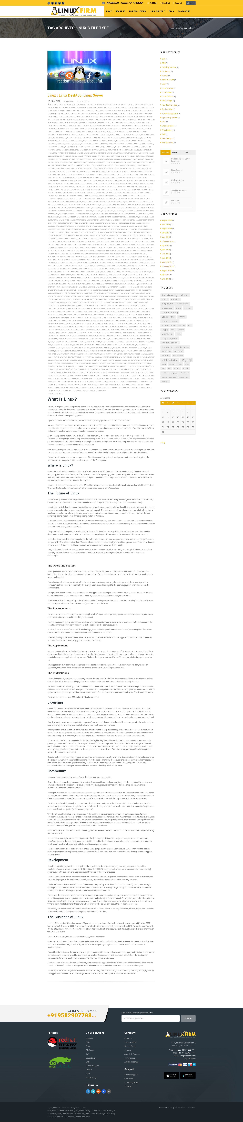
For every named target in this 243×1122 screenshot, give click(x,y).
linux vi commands (80, 336)
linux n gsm (95, 281)
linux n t (128, 281)
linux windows (143, 342)
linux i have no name (105, 247)
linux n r (121, 281)
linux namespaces (54, 284)
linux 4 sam (145, 162)
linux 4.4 (87, 165)
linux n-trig (147, 281)
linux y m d (59, 351)
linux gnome (102, 238)
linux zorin (73, 363)
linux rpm (120, 308)
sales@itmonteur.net (187, 1055)
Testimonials (129, 1058)
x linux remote (69, 387)
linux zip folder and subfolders (120, 360)
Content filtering (170, 312)
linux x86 (87, 348)
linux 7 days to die (100, 183)
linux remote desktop (127, 305)
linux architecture (119, 205)
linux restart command (96, 308)
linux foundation (119, 235)
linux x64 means (77, 348)
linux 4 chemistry (80, 162)
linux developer (129, 220)
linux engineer (93, 229)
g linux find (58, 132)
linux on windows (140, 287)
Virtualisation (167, 130)
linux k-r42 (76, 266)
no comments (57, 393)
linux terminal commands (82, 320)
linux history (110, 244)
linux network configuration (73, 284)
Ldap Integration (170, 338)
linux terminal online (123, 320)
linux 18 (142, 147)
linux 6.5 (93, 180)
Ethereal (164, 321)
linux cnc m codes (128, 214)
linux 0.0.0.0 (52, 144)
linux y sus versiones (114, 351)
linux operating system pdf (103, 290)
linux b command (134, 205)
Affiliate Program (131, 1062)
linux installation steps (130, 250)
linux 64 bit (109, 180)
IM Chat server (168, 80)
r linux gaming (102, 375)
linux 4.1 (72, 165)
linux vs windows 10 (80, 339)
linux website (120, 342)
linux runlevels (131, 308)
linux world (57, 345)
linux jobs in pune (54, 263)
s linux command (110, 378)
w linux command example (70, 384)
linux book (128, 211)
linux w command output (98, 339)
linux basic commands (145, 208)
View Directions (190, 1059)
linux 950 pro (108, 199)
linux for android (67, 235)
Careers (127, 1050)
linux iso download (74, 256)
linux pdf (80, 296)
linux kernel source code (88, 269)
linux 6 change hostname (93, 174)
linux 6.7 (101, 180)
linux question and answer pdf (60, 302)
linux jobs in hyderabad (129, 259)
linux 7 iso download (77, 186)
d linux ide (85, 125)
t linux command (146, 378)
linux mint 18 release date (134, 278)
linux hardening (98, 244)
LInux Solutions (137, 11)
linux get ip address (77, 238)
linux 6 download (125, 174)
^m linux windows (83, 104)
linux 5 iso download (75, 171)
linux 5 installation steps (125, 168)
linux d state (64, 220)
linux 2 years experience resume (64, 153)
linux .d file (62, 141)
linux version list (65, 336)
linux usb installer (93, 330)
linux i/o (63, 250)
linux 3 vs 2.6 (115, 156)
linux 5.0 (87, 171)
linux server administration (120, 311)
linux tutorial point (120, 323)
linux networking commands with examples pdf (119, 284)
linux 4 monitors (133, 162)
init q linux (124, 135)
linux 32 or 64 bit (66, 162)
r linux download (89, 375)
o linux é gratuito (55, 369)
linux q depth (115, 299)
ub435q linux (108, 381)
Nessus (179, 364)
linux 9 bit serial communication (71, 196)
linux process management (127, 296)
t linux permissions (65, 381)
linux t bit (88, 317)
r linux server (58, 378)
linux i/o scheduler (86, 250)
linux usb (66, 330)
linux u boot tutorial (137, 323)
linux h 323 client (102, 241)
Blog (171, 11)
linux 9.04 (67, 199)
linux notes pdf (112, 287)
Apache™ (167, 304)
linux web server (107, 342)
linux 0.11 (68, 144)
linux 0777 (112, 144)
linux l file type (63, 272)
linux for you (106, 235)
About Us (120, 11)
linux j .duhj (87, 256)
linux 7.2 (67, 189)
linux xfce (141, 348)
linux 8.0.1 (144, 189)
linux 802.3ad (53, 196)
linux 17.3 (134, 147)
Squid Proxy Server (169, 117)
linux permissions (91, 296)
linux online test (67, 290)
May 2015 (166, 253)
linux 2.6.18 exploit (123, 153)
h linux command (63, 135)
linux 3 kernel (71, 156)
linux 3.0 (57, 159)
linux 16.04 (126, 147)
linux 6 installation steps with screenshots (99, 177)
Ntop (163, 368)
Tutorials (128, 1086)
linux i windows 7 (133, 247)
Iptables (181, 330)
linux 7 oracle (91, 186)
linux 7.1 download (55, 189)
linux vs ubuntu (145, 336)
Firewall (165, 75)
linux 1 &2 (136, 144)
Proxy (88, 1046)
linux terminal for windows (103, 320)
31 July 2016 (54, 101)
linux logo (130, 275)
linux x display (100, 345)
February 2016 (167, 241)
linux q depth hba (128, 299)
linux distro (99, 223)
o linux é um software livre (124, 369)
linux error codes (145, 229)
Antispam (165, 299)
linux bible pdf (107, 211)
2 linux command (120, 107)
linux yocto (83, 354)
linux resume (110, 308)
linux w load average (127, 339)
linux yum (144, 354)
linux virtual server (114, 336)
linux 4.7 (140, 165)
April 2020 (166, 224)
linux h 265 (76, 241)
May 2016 (166, 237)
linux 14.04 (90, 147)
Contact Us (184, 11)
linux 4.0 (65, 165)
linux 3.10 (75, 159)
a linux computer (119, 113)
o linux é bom (148, 366)
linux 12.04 (81, 147)
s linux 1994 (99, 378)
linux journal (67, 263)
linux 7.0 (141, 186)
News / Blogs (129, 1046)
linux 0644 (95, 144)
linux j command (99, 256)
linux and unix (105, 205)
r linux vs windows (71, 378)
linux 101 (61, 147)
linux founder (132, 235)
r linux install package (139, 375)
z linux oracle (144, 387)
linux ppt (112, 296)
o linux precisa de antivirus (86, 372)
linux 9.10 (75, 199)
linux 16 (118, 147)
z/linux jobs (101, 390)
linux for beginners (82, 235)
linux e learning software (66, 226)
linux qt (149, 299)
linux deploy (105, 220)
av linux (63, 119)
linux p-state (145, 293)
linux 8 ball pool (77, 189)
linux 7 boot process (69, 183)
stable (174, 372)
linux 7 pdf (102, 186)
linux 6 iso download (125, 177)
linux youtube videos (132, 354)
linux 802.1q (100, 192)
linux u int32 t (58, 326)
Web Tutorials (167, 142)
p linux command (112, 372)
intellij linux (135, 135)
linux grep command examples (119, 238)
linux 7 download (146, 183)
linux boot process (141, 211)
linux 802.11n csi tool (77, 192)
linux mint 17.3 (118, 278)
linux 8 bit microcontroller (104, 189)
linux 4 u (58, 165)
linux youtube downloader (112, 354)
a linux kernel (75, 116)
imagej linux (114, 135)
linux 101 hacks (71, 147)
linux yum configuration (69, 357)
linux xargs (132, 348)
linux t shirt (97, 317)
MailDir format (178, 355)
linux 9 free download (107, 196)
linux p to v (118, 293)
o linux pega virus (68, 372)
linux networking (93, 284)
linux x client (89, 345)
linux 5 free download (83, 168)
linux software (86, 314)
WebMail (153, 3)
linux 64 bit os (119, 180)
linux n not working (109, 281)
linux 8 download (123, 189)
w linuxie (95, 384)
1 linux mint (81, 107)
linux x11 (59, 348)
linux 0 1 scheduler (90, 141)
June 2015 (166, 249)
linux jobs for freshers (61, 259)
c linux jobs (120, 119)
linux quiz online (132, 302)
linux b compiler (148, 205)
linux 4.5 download (105, 165)
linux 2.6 (87, 153)
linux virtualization (130, 336)
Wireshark (165, 381)
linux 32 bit (100, 159)
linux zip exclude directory (73, 360)
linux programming (146, 296)
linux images (100, 250)
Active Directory (169, 295)
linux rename (62, 308)
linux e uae (81, 226)
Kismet (178, 334)
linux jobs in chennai (78, 259)
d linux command (59, 125)
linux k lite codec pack (96, 263)
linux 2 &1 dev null (72, 150)
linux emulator (62, 229)
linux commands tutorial (87, 217)
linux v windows (115, 333)
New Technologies (169, 105)
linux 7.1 (148, 186)
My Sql (164, 364)
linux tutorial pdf (104, 323)
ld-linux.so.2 (115, 138)
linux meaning (75, 278)
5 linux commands (106, 110)
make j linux (88, 366)
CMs (88, 1062)
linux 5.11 (114, 171)
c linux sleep (118, 122)
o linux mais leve (142, 369)
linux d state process (78, 220)
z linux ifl (134, 387)
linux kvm (133, 269)
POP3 (177, 368)
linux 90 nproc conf (88, 199)
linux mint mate (54, 281)
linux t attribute (76, 317)
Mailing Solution (177, 180)
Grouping (182, 325)
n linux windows (136, 366)
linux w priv (141, 339)
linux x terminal (129, 345)
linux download (111, 223)
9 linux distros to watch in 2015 (76, 113)
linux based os (130, 208)
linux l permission (87, 272)
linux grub (136, 238)
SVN (163, 121)
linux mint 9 (149, 278)
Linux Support (157, 11)
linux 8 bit (89, 189)
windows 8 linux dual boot (110, 384)
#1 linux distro (109, 104)
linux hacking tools (83, 244)
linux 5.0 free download (101, 171)
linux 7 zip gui (132, 186)
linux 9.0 (60, 199)
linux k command (80, 263)
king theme (167, 334)
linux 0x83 (128, 144)
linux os (137, 290)
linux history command (126, 244)
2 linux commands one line (138, 107)
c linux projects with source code (100, 122)
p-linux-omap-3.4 (126, 372)
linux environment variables (126, 229)
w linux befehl (144, 381)
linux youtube (94, 354)
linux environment (107, 229)
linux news (83, 287)
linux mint (108, 278)
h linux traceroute (78, 135)
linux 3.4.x (91, 159)
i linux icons (104, 135)
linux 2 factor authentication (112, 150)
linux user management (129, 330)
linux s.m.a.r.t (93, 311)
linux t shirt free (109, 317)
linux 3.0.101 (66, 159)
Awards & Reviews (132, 1054)
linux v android (61, 333)
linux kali (85, 266)
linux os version (63, 293)
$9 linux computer (140, 104)
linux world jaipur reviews (73, 345)
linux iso (63, 256)
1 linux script (92, 107)
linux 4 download (94, 162)
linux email (124, 226)
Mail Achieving (166, 351)
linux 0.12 (76, 144)
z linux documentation (111, 387)
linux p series (96, 293)
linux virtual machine (97, 336)
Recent (175, 152)
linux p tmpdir (107, 293)
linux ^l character (133, 138)
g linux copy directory (135, 129)
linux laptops (144, 272)
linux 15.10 (110, 147)
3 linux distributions (73, 110)
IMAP (189, 325)
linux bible (97, 211)
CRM (164, 63)
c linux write (129, 122)
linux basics (77, 211)
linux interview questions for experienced (126, 253)
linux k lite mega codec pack (117, 263)
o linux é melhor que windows (74, 369)
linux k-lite (67, 266)
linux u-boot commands (84, 326)
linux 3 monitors (84, 156)
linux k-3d (58, 266)
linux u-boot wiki (101, 326)
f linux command (126, 125)
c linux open (63, 122)
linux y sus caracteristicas (75, 351)
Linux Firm (65, 1108)
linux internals (146, 250)
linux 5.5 (141, 171)
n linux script (123, 366)
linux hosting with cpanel (74, 247)
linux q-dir (140, 299)
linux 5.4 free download (128, 171)
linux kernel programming (67, 269)
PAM (169, 368)
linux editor (114, 226)
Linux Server (104, 311)
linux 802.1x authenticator (125, 192)
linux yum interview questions (106, 357)
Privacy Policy (180, 1108)
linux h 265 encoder (88, 241)
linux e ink (139, 223)
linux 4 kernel (121, 162)
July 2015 (165, 245)
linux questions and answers (114, 302)
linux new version (71, 287)
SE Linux (185, 368)
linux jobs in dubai (112, 259)
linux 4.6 (117, 165)
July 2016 (165, 233)
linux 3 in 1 (61, 156)
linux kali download (97, 266)
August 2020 (167, 220)
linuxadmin (70, 101)
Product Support (131, 1074)
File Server (166, 71)
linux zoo (64, 363)
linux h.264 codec (127, 241)
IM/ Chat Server (92, 1066)
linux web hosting (93, 342)
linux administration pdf (138, 202)
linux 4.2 (80, 165)
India (165, 330)
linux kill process (122, 269)
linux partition (70, 296)
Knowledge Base (131, 1082)
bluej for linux (72, 119)
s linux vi (136, 378)
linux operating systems (124, 290)
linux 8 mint (135, 189)
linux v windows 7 (129, 333)
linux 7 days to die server (117, 183)
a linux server (119, 116)
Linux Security (177, 170)
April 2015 (166, 258)
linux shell (136, 311)
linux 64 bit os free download (137, 180)
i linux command (93, 135)
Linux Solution (167, 96)
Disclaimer (181, 317)
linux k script (144, 263)
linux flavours (53, 235)
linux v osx (82, 333)
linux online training (83, 290)
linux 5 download (67, 168)
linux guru (57, 241)
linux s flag (61, 311)
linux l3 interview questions (127, 272)
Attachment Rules (182, 304)
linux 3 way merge (128, 156)
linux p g (87, 293)
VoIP (163, 134)
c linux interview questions (104, 119)
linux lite (93, 275)
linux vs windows (65, 339)
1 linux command (69, 107)
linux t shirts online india (142, 317)
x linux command (136, 384)
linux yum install (87, 357)
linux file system (129, 232)
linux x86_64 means (120, 348)
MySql (186, 360)
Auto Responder (167, 308)
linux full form (145, 235)
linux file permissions (113, 232)
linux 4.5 (94, 165)
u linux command (95, 381)
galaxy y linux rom (133, 132)
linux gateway (63, 238)
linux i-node (54, 250)
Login (191, 3)
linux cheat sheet (101, 214)
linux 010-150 (86, 144)
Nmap (187, 364)
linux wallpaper (60, 342)
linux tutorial (90, 323)
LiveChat (166, 3)
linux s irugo (72, 311)
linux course (133, 217)
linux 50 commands (75, 174)
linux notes (100, 287)
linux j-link (120, 256)
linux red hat (112, 305)
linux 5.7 (64, 174)
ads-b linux (55, 119)
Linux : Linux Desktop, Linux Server (75, 95)
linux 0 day (111, 141)
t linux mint (52, 381)
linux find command (143, 232)
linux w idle (113, 339)
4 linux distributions (90, 110)
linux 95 (99, 199)
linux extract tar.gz (56, 232)
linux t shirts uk (54, 320)
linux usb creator (78, 330)
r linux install (124, 375)
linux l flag (74, 272)
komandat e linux (59, 138)
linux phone (103, 296)
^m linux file (57, 104)
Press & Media (130, 1042)
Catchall (178, 308)
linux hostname (91, 247)
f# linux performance (96, 129)
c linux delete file (86, 119)
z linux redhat (66, 390)
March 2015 (166, 262)
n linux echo (112, 366)
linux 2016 (144, 153)
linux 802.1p (90, 192)
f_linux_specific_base (141, 125)
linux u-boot (69, 326)
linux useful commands (110, 330)
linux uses (143, 330)
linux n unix (137, 281)
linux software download (103, 314)
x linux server (81, 387)
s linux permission (125, 378)
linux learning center (80, 275)
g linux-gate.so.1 (105, 132)
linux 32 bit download (113, 159)
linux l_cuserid (100, 272)
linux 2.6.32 (135, 153)
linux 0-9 (147, 141)
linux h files (115, 241)
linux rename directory (77, 308)
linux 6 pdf (64, 180)
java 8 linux (145, 135)
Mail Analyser (178, 351)
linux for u (95, 235)
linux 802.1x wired (143, 192)
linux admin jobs (140, 199)
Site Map (191, 1108)
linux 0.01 (60, 144)
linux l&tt (111, 272)
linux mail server (62, 278)
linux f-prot (99, 232)
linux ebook (103, 226)
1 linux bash (57, 107)
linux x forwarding (114, 345)
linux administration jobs (118, 202)
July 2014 (165, 274)
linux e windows (92, 226)
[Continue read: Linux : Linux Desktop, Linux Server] (79, 89)
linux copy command (120, 217)
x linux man (58, 387)
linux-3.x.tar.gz (85, 363)
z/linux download (89, 390)
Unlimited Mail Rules (169, 377)
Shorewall (165, 373)
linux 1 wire (52, 147)
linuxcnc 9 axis (120, 363)
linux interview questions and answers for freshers (89, 253)
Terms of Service (165, 1108)
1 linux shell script (105, 107)
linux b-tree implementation (113, 208)
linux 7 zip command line (116, 186)
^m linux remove (69, 104)
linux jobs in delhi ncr (95, 259)
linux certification (66, 214)
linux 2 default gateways (89, 150)
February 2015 (167, 266)
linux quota (72, 305)
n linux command (100, 366)
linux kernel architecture (127, 266)
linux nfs (91, 287)
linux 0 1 (71, 141)
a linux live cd (87, 116)
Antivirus (175, 299)
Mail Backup (166, 355)
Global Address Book (168, 325)
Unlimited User (184, 377)
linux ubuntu (122, 326)
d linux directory (73, 125)
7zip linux (147, 110)
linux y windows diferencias (67, 354)
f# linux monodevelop (78, 129)
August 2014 (167, 270)
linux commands (142, 214)
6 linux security (137, 110)
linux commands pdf (68, 217)
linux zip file (89, 360)
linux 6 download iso (141, 174)
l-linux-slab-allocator (101, 138)
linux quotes (83, 305)
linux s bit (141, 308)
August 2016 (167, 228)
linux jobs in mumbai (146, 259)
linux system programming (58, 317)
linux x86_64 (108, 348)
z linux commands (94, 387)
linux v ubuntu (92, 333)
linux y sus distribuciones (96, 351)
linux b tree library (84, 208)
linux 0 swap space (123, 141)
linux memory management (92, 278)
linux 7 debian (133, 183)
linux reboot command (97, 305)
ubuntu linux (119, 381)
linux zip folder (101, 360)
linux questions (96, 302)
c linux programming (77, 122)
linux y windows (139, 351)
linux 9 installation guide (127, 196)
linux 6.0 (86, 180)
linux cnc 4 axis (114, 214)
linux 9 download (91, 196)
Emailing (89, 1038)
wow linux (125, 384)
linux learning (65, 275)
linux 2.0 (80, 153)
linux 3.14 (82, 159)
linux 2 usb (129, 150)
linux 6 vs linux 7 (76, 180)
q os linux (63, 375)
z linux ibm (125, 387)
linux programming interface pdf (85, 299)
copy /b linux (140, 122)
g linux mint (80, 132)
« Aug (162, 442)
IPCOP (173, 330)
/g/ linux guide (96, 104)
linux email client (136, 226)
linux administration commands (94, 202)
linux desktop (116, 220)
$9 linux (129, 104)
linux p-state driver (55, 296)
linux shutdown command (69, 314)
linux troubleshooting (75, 323)
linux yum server (125, 357)
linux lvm (139, 275)
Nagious (171, 364)
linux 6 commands (110, 174)
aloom (184, 295)
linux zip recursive (141, 360)
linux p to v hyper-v (131, 293)
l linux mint (86, 138)
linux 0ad (120, 144)
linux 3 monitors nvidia (100, 156)
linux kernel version (106, 269)
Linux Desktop (84, 101)
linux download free (127, 223)
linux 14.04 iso (100, 147)
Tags (185, 152)
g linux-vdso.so (119, 132)
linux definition (93, 220)
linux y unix (127, 351)
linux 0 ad (102, 141)
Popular (165, 153)
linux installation (113, 250)
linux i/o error (72, 250)
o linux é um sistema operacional (100, 369)
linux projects (104, 299)
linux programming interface (59, 299)
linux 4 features (108, 162)
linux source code (121, 314)
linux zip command (140, 357)
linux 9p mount (127, 199)
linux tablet (66, 320)
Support (178, 3)
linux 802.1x (110, 192)
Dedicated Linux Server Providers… (180, 160)
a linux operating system (103, 116)
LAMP (164, 84)
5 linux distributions (122, 110)
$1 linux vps (120, 104)
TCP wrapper (185, 373)
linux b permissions (68, 208)
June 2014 (166, 279)
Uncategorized (168, 126)
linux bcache (87, 211)
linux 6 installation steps (72, 177)
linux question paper (81, 302)
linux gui (144, 238)
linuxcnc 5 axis (108, 363)
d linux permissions (97, 125)
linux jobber (141, 256)
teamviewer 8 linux (81, 381)
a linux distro (63, 116)
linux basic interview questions (60, 211)
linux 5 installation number (103, 168)
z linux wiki (77, 390)
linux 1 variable (147, 144)
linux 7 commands (85, 183)
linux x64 (66, 348)
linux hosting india (55, 247)
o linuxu (101, 372)
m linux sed (60, 366)
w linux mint (86, 384)
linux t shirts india (124, 317)
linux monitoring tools (81, 281)
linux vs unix (52, 339)
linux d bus (143, 217)
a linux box (93, 113)
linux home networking (145, 244)
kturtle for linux (74, 138)
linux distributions (86, 223)
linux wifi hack (131, 342)
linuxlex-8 (131, 363)
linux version (53, 336)
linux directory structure (68, 223)
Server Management (170, 113)
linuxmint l (140, 363)
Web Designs (167, 138)
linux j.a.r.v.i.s (131, 256)
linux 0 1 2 (78, 141)
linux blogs (118, 211)
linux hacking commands (64, 244)
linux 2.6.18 (111, 153)
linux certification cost (84, 214)
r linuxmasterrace (86, 378)
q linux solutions (140, 372)
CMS (163, 59)
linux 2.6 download (98, 153)
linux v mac (72, 333)
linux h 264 (67, 241)
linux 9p (117, 199)
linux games (52, 238)
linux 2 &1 (60, 150)
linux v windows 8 (144, 333)
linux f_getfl (89, 232)
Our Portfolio (167, 109)
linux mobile (65, 281)
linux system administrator (140, 314)
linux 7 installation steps (58, 186)
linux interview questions (58, 253)
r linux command (74, 375)
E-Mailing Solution (169, 67)
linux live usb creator (116, 275)
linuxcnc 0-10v (97, 363)
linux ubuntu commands (137, 326)
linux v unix (103, 333)
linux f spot (78, 232)
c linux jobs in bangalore (135, 119)
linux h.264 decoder (142, 241)
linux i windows (120, 247)
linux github (91, 238)
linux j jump (111, 256)
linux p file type (77, 293)
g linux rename (91, 132)
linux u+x (112, 326)
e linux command (112, 125)
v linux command (131, 381)
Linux (123, 138)
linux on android (125, 287)
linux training (138, 320)
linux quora (61, 305)
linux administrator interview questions (83, 205)
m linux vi (69, 366)
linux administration (73, 202)
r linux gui (113, 375)
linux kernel (111, 266)
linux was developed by (76, 342)
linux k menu (133, 263)
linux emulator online (78, 229)
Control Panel (168, 316)
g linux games (69, 132)
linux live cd (102, 275)
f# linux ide (64, 129)
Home (109, 11)
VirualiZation (91, 1058)
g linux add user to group (115, 129)
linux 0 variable (137, 141)
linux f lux (69, 232)
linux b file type (54, 208)
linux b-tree (96, 208)
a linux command (104, 113)
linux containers (104, 217)
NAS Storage (167, 100)
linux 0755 (103, 144)
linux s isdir (82, 311)
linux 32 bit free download (133, 159)
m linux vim (78, 366)
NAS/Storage (91, 1077)
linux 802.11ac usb (61, 192)
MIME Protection (170, 359)
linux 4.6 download (128, 165)
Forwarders (174, 321)
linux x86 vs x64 (97, 348)
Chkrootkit (187, 308)
